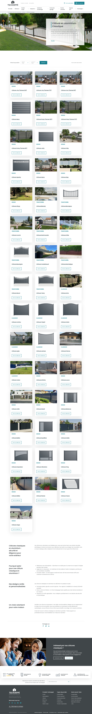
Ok (68, 681)
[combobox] (25, 62)
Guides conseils (24, 3)
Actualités (31, 3)
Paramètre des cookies (63, 712)
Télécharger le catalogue (17, 706)
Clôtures (17, 8)
